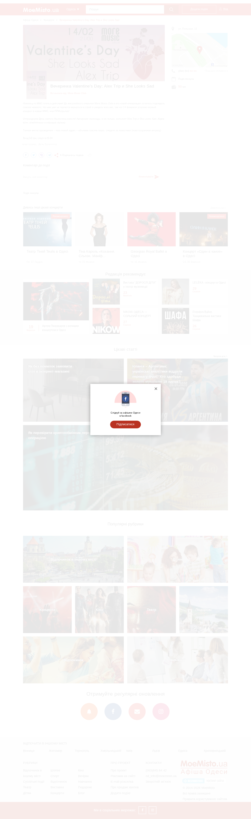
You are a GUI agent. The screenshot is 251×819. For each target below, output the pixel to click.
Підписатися (125, 424)
